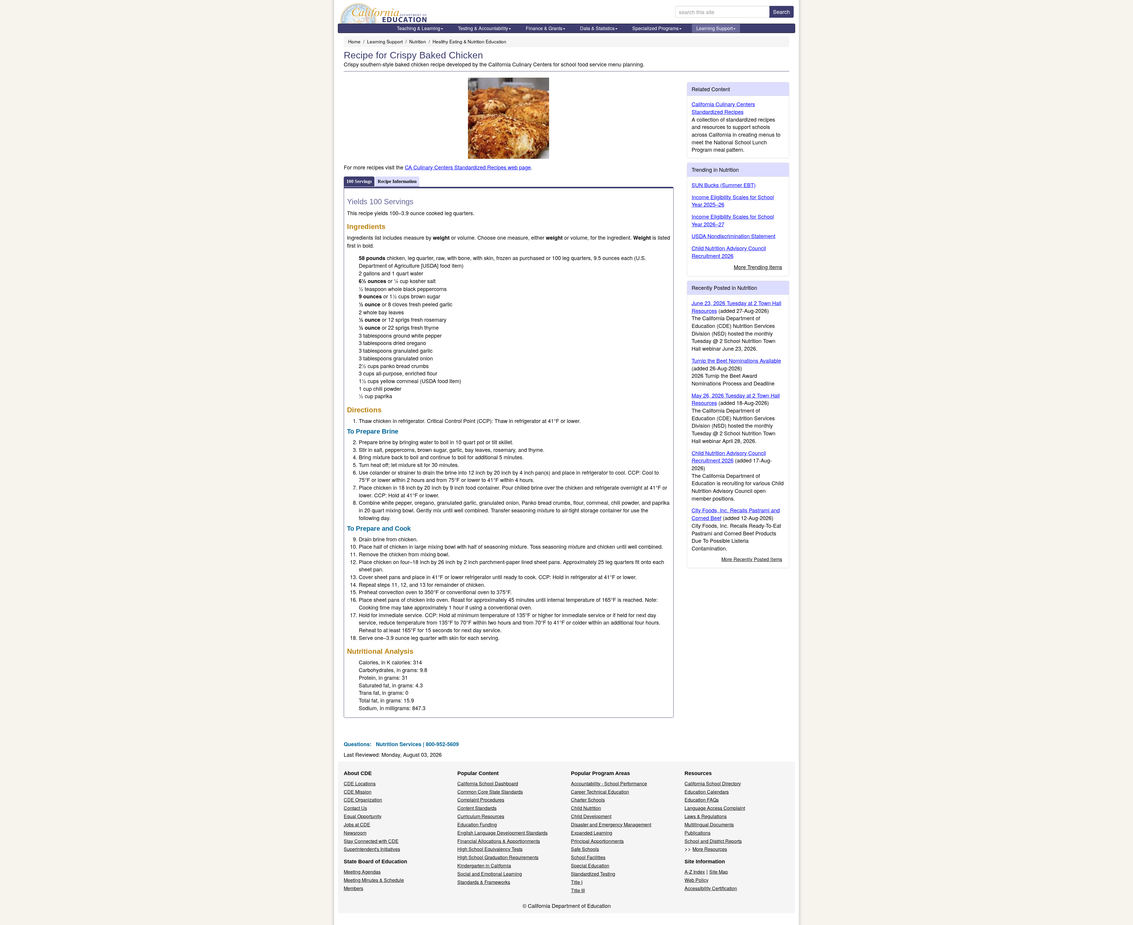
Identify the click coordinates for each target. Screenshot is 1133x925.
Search (781, 11)
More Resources (709, 849)
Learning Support (714, 28)
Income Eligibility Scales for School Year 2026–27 (733, 220)
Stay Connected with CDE (371, 841)
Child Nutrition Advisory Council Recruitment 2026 (729, 251)
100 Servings (359, 181)
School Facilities (588, 857)
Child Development (591, 816)
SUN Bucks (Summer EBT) (724, 185)
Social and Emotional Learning (489, 873)
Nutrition (417, 41)
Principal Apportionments (597, 841)
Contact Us (355, 808)
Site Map (718, 871)
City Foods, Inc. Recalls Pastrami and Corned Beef (736, 514)
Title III (578, 890)
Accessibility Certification (711, 888)
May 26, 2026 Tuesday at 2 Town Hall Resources (736, 399)
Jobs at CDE (357, 824)
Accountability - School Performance (609, 783)
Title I (576, 882)
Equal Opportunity (363, 816)
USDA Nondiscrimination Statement (733, 236)
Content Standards (477, 808)
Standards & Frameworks (483, 882)
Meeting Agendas (362, 871)
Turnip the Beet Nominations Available (736, 360)
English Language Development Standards (502, 832)
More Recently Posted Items (751, 559)
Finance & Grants (544, 28)
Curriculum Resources (480, 816)
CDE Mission (357, 791)
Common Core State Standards (490, 791)
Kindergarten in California (484, 865)
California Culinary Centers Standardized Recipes (723, 107)
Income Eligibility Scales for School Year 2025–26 (733, 200)
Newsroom (355, 832)
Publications (697, 832)
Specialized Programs (655, 28)
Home (354, 41)
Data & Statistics (597, 28)
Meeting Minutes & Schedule (374, 880)
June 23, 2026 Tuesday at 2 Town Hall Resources (736, 306)
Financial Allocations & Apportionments (498, 841)
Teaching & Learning (418, 28)
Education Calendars (707, 791)
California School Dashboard (487, 783)
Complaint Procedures (480, 799)
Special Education (590, 865)
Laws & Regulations (706, 816)
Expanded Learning (591, 832)
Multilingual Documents (709, 824)
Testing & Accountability (483, 28)
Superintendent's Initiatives (372, 849)
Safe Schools (585, 849)
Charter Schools (588, 799)
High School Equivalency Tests (490, 849)
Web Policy (696, 880)
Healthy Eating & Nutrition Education (469, 41)
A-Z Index (695, 871)
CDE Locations (360, 783)
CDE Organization (363, 799)
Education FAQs (702, 799)
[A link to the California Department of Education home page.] (382, 13)
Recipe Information (397, 181)
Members (353, 888)
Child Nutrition (586, 808)
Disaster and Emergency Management (611, 824)
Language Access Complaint (715, 808)
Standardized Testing (593, 873)
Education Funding (477, 824)
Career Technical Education (600, 791)
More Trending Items (758, 267)
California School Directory (713, 783)
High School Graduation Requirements (497, 857)
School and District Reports (713, 841)
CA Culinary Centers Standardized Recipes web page (468, 167)
